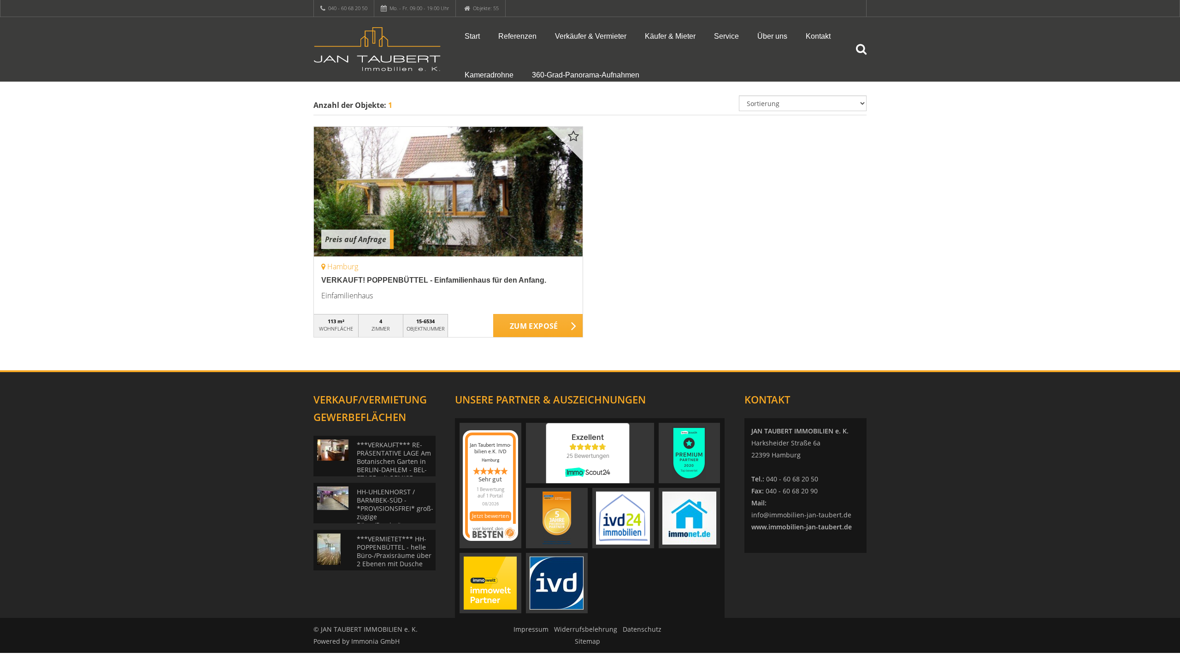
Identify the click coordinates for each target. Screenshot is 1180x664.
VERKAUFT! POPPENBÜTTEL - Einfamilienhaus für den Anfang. (433, 280)
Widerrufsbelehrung (585, 629)
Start (472, 36)
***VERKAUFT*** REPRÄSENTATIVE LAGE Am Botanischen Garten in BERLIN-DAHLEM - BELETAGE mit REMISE (394, 461)
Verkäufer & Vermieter (590, 36)
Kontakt (818, 36)
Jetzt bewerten (490, 516)
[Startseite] (377, 49)
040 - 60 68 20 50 (347, 8)
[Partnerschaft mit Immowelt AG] (490, 582)
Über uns (772, 36)
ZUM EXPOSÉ (534, 326)
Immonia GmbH (375, 641)
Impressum (531, 629)
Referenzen (517, 36)
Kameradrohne (489, 75)
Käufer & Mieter (670, 36)
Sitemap (587, 641)
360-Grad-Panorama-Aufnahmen (585, 75)
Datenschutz (642, 629)
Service (726, 36)
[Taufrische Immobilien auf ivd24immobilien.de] (623, 517)
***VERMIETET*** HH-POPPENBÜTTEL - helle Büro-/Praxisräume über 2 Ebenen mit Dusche (394, 551)
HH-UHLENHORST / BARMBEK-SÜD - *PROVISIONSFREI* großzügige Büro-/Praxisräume (395, 508)
